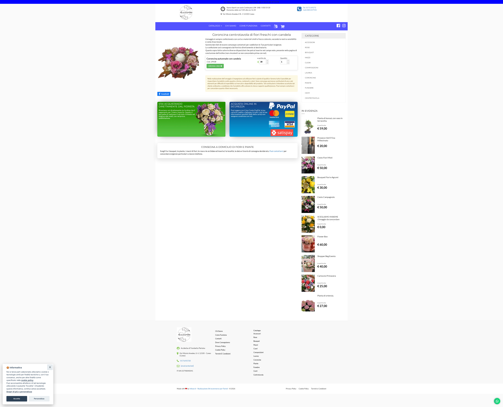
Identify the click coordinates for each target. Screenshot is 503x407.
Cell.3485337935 (310, 10)
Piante (308, 83)
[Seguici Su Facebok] (337, 25)
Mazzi (307, 57)
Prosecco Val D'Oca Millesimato (326, 139)
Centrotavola (312, 98)
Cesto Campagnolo (326, 197)
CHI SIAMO (230, 26)
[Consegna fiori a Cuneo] (186, 12)
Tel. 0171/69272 (309, 8)
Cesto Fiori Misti (324, 157)
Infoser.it (193, 389)
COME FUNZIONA (248, 26)
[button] (275, 26)
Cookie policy (220, 350)
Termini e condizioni (222, 354)
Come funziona (221, 335)
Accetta (16, 399)
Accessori (310, 42)
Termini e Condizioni (318, 389)
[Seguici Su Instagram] (343, 25)
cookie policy (27, 380)
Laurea (308, 73)
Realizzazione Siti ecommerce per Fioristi (213, 389)
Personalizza (39, 399)
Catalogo (215, 26)
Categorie (312, 35)
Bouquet (309, 52)
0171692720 (185, 361)
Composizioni (311, 68)
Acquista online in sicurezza (243, 105)
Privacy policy (220, 346)
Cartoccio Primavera (326, 276)
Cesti (307, 93)
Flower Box (322, 236)
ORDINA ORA (214, 66)
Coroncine (310, 78)
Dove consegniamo (222, 342)
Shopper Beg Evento (326, 256)
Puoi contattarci (276, 151)
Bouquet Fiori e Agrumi (327, 177)
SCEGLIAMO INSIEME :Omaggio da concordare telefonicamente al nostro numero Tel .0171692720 (328, 220)
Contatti (218, 339)
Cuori (308, 63)
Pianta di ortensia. (325, 295)
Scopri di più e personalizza (19, 391)
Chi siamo (219, 331)
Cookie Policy (304, 389)
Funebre (309, 88)
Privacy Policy (291, 389)
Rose (307, 47)
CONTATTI (266, 26)
